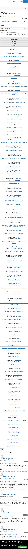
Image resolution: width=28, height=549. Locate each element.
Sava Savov (17, 300)
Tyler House (17, 283)
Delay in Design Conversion (14, 279)
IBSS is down (14, 395)
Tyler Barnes (17, 323)
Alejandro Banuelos (17, 107)
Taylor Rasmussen (18, 446)
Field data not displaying (14, 183)
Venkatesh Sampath (17, 204)
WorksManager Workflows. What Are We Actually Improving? (14, 142)
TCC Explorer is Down (14, 387)
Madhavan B (17, 154)
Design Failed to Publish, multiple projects (14, 271)
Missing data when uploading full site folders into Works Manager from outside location (14, 261)
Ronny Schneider (17, 139)
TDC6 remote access (14, 364)
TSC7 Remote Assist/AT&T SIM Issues (14, 119)
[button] (1, 16)
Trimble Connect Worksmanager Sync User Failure (14, 102)
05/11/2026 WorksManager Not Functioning (14, 311)
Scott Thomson (17, 206)
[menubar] (18, 1)
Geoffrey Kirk (17, 81)
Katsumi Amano (17, 424)
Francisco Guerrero (18, 178)
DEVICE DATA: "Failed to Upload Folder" (14, 200)
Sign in (25, 1)
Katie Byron (17, 417)
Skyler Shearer (18, 53)
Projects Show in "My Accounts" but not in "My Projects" (14, 158)
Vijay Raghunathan (18, 114)
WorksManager (8, 463)
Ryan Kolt (17, 66)
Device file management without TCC (14, 209)
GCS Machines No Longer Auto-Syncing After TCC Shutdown (14, 86)
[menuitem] (18, 1)
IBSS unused (14, 78)
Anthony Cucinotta (18, 131)
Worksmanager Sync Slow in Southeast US (14, 371)
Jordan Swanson (17, 316)
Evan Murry (17, 124)
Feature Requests (14, 435)
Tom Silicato (17, 368)
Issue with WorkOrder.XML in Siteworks (14, 341)
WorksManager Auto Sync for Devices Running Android (14, 319)
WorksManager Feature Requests (14, 63)
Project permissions (14, 49)
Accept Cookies (23, 547)
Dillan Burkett (18, 345)
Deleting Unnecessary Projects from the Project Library (14, 420)
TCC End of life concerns (14, 175)
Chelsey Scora (17, 116)
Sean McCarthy (17, 73)
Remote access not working (14, 427)
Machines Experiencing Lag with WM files (14, 217)
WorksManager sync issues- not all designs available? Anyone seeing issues (14, 93)
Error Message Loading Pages (14, 166)
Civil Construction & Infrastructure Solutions (11, 16)
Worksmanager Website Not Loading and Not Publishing (14, 348)
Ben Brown (17, 75)
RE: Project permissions (8, 459)
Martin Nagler (17, 238)
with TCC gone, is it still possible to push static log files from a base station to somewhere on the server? (14, 226)
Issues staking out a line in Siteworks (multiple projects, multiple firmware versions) (14, 303)
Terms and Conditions (17, 1)
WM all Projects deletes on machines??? (14, 233)
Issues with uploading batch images (14, 150)
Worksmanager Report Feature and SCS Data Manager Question (14, 242)
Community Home (5, 21)
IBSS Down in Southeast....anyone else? (14, 379)
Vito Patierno (17, 99)
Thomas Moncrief (17, 147)
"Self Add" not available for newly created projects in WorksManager (14, 411)
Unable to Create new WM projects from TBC (14, 56)
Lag (14, 334)
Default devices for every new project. (14, 127)
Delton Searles (18, 266)
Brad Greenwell (17, 275)
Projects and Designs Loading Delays (14, 327)
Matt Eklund (17, 214)
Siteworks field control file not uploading (14, 191)
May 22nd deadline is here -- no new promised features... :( (14, 288)
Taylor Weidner (17, 171)
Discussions (14, 463)
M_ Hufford (17, 392)
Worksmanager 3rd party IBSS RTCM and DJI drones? (14, 134)
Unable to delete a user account (14, 294)
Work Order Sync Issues (14, 404)
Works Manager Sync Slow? (14, 356)
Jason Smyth (17, 180)
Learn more (21, 545)
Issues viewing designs (14, 70)
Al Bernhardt (18, 122)
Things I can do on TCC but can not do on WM (14, 251)
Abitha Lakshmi (17, 98)
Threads (14, 21)
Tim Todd (17, 60)
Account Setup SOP (14, 442)
